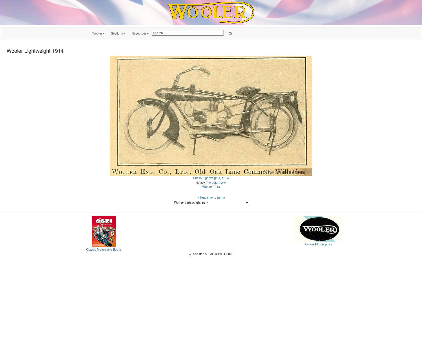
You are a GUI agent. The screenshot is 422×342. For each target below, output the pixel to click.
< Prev (201, 197)
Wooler (97, 33)
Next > (211, 197)
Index (221, 197)
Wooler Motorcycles (318, 244)
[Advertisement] (211, 287)
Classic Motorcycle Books (104, 249)
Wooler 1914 (211, 186)
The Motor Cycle (216, 182)
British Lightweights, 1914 (211, 178)
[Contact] (229, 33)
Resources (139, 33)
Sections (117, 33)
